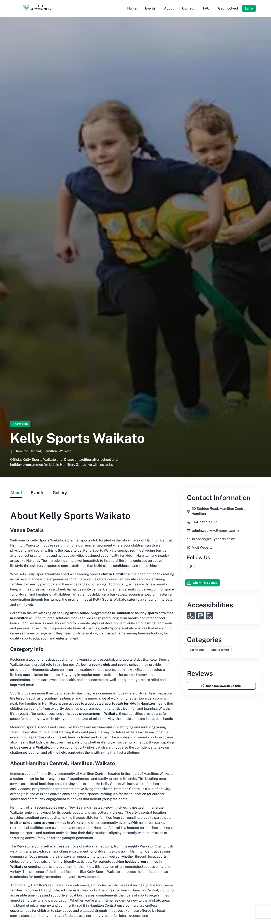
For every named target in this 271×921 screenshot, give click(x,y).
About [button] (169, 8)
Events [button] (150, 8)
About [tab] (16, 492)
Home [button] (132, 8)
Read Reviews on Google (223, 685)
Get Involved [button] (228, 8)
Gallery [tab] (60, 492)
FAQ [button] (206, 8)
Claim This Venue (205, 582)
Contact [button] (188, 8)
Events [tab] (37, 492)
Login (249, 8)
